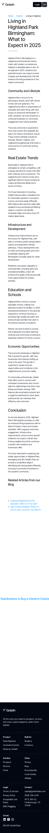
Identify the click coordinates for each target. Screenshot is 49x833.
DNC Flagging (9, 806)
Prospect (7, 762)
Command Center (11, 745)
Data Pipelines (9, 741)
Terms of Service (10, 791)
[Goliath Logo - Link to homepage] (8, 5)
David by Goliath (10, 749)
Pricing (28, 762)
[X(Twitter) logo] (8, 819)
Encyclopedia (31, 770)
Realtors (28, 741)
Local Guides (30, 774)
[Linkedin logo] (4, 819)
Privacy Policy (9, 795)
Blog (27, 766)
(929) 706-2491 (32, 795)
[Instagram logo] (12, 819)
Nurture (6, 766)
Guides (19, 16)
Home (10, 16)
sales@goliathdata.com (35, 791)
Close (5, 770)
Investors (29, 745)
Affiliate (28, 778)
